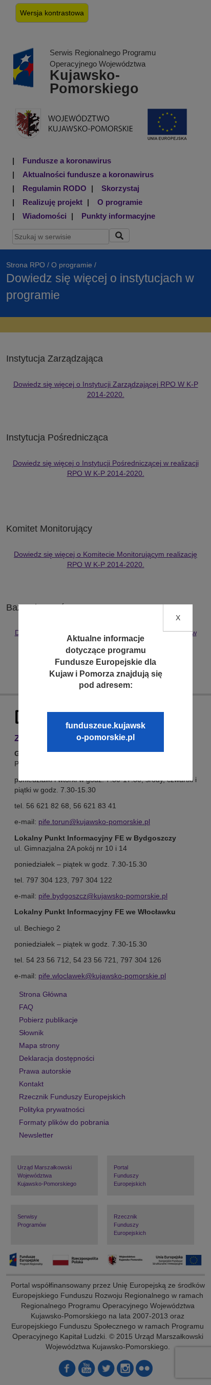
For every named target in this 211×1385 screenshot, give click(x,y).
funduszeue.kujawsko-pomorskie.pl (105, 731)
